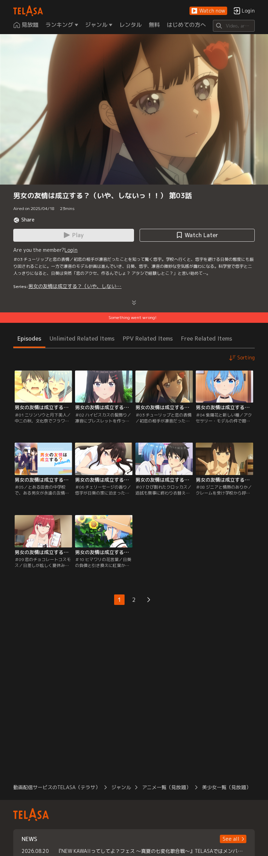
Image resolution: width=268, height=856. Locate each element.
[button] (208, 11)
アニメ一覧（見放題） (166, 787)
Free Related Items (206, 338)
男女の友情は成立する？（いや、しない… (74, 286)
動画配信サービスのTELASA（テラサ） (56, 787)
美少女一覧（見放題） (226, 787)
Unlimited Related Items (82, 338)
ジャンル (121, 787)
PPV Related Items (148, 338)
